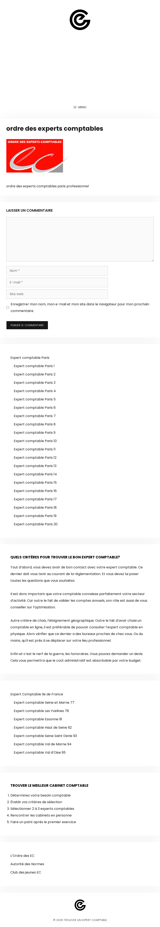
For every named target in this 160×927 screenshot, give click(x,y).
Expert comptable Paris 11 (35, 449)
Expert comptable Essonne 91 (38, 719)
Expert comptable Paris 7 (35, 416)
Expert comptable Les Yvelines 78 (41, 710)
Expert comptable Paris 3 (34, 382)
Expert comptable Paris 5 (35, 399)
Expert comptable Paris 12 (35, 457)
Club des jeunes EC (25, 872)
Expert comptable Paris (29, 357)
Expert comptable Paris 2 (34, 374)
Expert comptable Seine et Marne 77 (44, 702)
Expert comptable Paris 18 (35, 507)
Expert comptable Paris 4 (35, 391)
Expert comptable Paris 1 (34, 366)
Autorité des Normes (27, 864)
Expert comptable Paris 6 (35, 407)
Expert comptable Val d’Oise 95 (40, 752)
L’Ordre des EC (22, 855)
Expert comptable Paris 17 (35, 499)
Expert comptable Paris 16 (35, 490)
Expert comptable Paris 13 (35, 466)
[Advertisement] (80, 71)
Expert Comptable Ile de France (36, 694)
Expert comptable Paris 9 (34, 432)
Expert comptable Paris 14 (35, 474)
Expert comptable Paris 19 (35, 515)
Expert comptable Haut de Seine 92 (43, 727)
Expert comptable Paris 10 (35, 441)
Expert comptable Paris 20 (36, 524)
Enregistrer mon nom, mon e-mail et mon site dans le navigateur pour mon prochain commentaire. (80, 307)
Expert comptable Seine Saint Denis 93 (45, 735)
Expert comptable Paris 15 (35, 482)
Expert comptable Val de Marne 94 (42, 744)
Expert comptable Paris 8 (35, 424)
